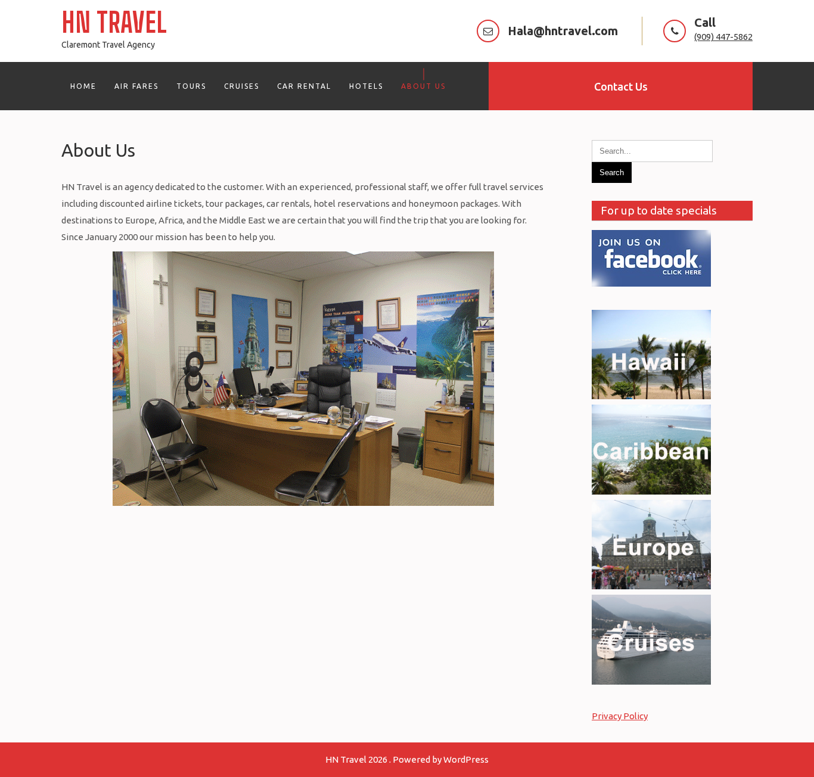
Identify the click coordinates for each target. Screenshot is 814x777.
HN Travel (114, 22)
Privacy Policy (620, 716)
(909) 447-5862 (723, 37)
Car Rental (304, 86)
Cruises (241, 86)
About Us (423, 86)
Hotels (366, 86)
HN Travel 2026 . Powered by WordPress (407, 759)
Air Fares (136, 86)
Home (83, 86)
